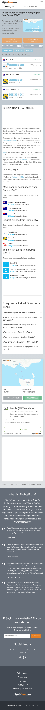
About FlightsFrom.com (22, 689)
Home (4, 484)
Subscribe (36, 636)
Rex (4, 152)
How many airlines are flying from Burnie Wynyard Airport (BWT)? (19, 326)
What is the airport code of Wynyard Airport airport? (20, 348)
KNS (12, 75)
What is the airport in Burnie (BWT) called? (20, 342)
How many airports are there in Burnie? (19, 312)
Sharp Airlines (22, 160)
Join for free (22, 429)
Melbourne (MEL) (9, 140)
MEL (12, 60)
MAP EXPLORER (13, 398)
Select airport (22, 673)
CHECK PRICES (32, 398)
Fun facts (22, 681)
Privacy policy (22, 685)
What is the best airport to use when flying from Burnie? (20, 318)
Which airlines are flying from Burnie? (18, 332)
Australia (14, 484)
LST (12, 89)
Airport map (22, 677)
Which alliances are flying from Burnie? (19, 337)
